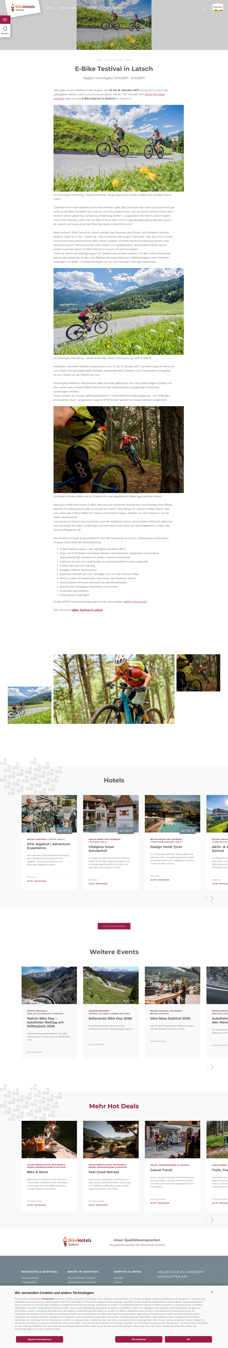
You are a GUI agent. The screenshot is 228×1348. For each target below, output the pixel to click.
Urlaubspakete (29, 1282)
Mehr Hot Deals (114, 1106)
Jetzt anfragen (36, 881)
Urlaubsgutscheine (115, 7)
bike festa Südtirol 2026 (170, 1018)
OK (188, 1339)
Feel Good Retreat (104, 1172)
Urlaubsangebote (70, 7)
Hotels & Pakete (30, 1277)
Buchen (92, 7)
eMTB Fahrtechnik (135, 601)
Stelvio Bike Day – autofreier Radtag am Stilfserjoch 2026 (45, 1022)
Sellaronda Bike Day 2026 (110, 1018)
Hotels (49, 7)
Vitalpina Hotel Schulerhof (101, 849)
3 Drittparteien (47, 1299)
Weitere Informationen (39, 1339)
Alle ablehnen (139, 1339)
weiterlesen (35, 1052)
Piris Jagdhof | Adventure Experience (48, 846)
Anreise (118, 1282)
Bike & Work (37, 1172)
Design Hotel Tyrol (166, 847)
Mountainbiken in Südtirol (82, 1277)
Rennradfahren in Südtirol (82, 1282)
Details (31, 877)
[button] (212, 1292)
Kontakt (118, 1277)
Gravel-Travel (161, 1170)
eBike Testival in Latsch (87, 610)
